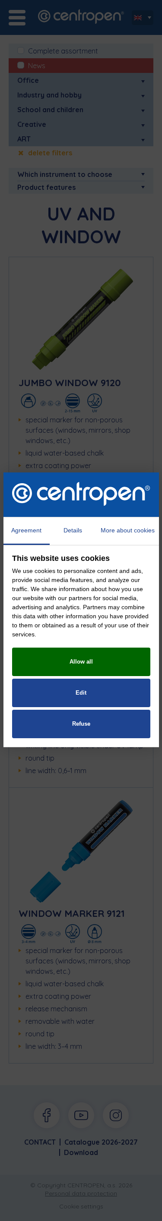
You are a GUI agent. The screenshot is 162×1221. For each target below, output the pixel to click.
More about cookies (128, 530)
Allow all (81, 661)
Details (73, 530)
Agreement (26, 530)
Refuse (81, 724)
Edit (81, 692)
